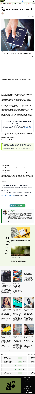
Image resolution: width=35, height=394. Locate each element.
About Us (30, 377)
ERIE (31, 373)
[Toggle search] (20, 1)
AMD (5, 372)
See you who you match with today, (8, 195)
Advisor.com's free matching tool (9, 125)
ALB (31, 362)
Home (25, 377)
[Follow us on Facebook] (22, 392)
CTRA (32, 358)
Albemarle (32, 361)
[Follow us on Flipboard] (30, 16)
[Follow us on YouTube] (28, 392)
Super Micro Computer (8, 361)
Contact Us (28, 379)
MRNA (5, 358)
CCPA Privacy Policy (28, 388)
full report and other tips (8, 178)
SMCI (5, 362)
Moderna (5, 357)
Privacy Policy (28, 386)
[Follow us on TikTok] (31, 392)
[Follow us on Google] (33, 16)
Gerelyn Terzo (13, 257)
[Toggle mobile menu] (33, 1)
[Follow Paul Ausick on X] (8, 221)
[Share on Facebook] (26, 16)
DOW (31, 366)
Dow (31, 365)
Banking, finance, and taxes (8, 7)
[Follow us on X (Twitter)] (24, 392)
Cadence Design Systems (8, 368)
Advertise (28, 390)
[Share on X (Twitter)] (28, 16)
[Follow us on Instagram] (30, 392)
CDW (5, 365)
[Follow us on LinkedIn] (26, 392)
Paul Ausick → (11, 211)
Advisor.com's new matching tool (21, 188)
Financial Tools (28, 381)
